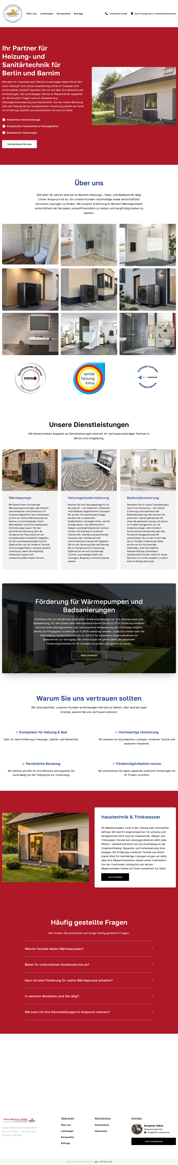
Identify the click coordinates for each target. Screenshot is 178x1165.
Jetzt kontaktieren (154, 1141)
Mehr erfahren (89, 655)
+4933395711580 (118, 13)
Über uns (31, 13)
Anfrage (78, 13)
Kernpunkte (63, 13)
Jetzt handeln (115, 877)
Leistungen (46, 13)
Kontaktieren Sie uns (19, 144)
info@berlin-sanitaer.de (158, 1132)
